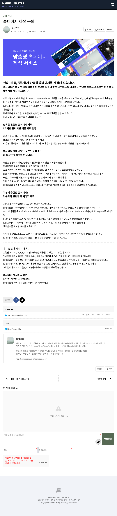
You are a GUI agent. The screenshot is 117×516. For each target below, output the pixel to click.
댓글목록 (10, 388)
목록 (111, 29)
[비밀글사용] (98, 442)
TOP (110, 369)
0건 (43, 31)
